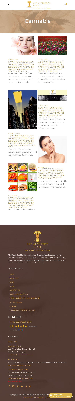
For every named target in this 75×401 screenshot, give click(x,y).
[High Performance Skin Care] (22, 164)
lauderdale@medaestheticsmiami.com (20, 378)
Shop (12, 282)
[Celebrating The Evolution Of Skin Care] (52, 137)
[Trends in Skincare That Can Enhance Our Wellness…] (52, 37)
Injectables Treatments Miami (22, 310)
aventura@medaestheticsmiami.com (19, 365)
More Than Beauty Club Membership (25, 298)
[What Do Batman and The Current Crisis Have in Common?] (22, 91)
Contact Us (15, 290)
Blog (27, 61)
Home (12, 274)
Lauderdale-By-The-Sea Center (18, 370)
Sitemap (13, 306)
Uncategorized (24, 145)
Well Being (22, 71)
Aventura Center (13, 359)
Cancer (22, 63)
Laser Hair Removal (16, 66)
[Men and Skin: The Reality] (52, 91)
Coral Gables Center (14, 346)
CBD (10, 64)
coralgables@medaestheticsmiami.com (20, 355)
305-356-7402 (12, 341)
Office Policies (16, 302)
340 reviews (32, 326)
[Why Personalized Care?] (22, 37)
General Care (28, 64)
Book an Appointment (19, 294)
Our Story (14, 278)
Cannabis (30, 63)
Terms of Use (28, 398)
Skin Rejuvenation (20, 69)
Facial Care (17, 64)
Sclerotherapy (24, 68)
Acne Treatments (17, 61)
